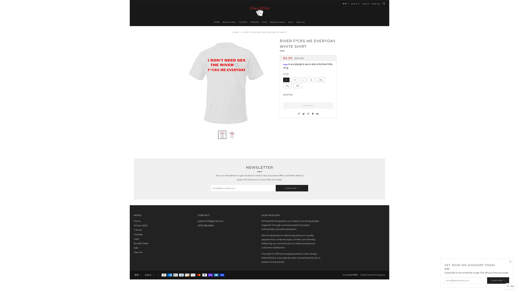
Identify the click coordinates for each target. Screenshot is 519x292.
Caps (264, 22)
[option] (227, 82)
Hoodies (254, 22)
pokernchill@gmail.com (211, 221)
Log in (365, 4)
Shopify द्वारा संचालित (350, 275)
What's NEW (229, 22)
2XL (320, 80)
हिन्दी (344, 4)
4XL (297, 85)
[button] (222, 135)
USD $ (354, 4)
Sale (290, 22)
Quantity (288, 94)
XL (311, 80)
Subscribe (290, 188)
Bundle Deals (277, 22)
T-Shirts (242, 22)
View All (300, 22)
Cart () (376, 4)
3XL (287, 85)
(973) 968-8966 (206, 225)
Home (217, 22)
